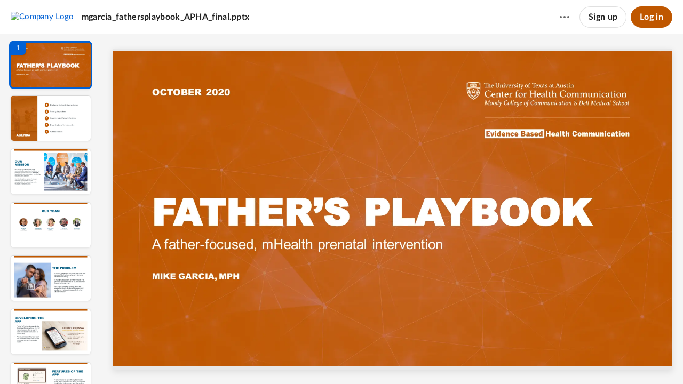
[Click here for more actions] (564, 17)
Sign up (603, 17)
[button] (51, 64)
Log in (651, 17)
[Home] (42, 16)
